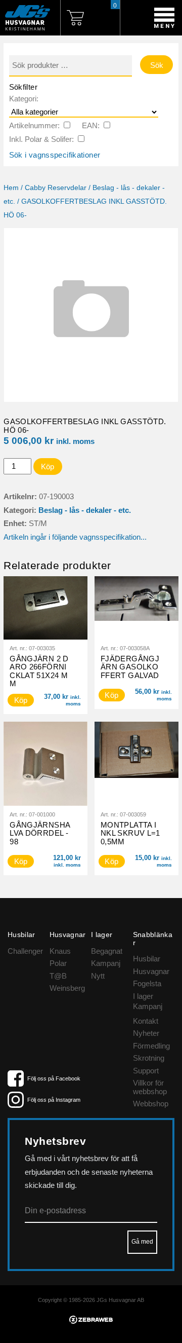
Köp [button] (21, 700)
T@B (58, 976)
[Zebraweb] (91, 1321)
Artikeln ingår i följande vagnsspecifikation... (75, 537)
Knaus (60, 951)
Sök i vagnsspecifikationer (55, 155)
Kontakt (145, 1021)
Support (146, 1070)
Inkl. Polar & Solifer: (41, 139)
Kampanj (105, 963)
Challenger (25, 951)
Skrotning (148, 1058)
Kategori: (23, 98)
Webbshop (150, 1103)
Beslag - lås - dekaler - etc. (84, 510)
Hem (11, 188)
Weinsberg (67, 988)
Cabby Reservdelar (55, 188)
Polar (58, 963)
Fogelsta (147, 983)
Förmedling (151, 1045)
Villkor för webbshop (150, 1087)
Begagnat (106, 951)
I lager (143, 996)
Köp (48, 466)
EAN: (91, 125)
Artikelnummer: (34, 125)
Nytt (98, 976)
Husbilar (146, 958)
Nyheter (146, 1033)
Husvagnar (151, 971)
